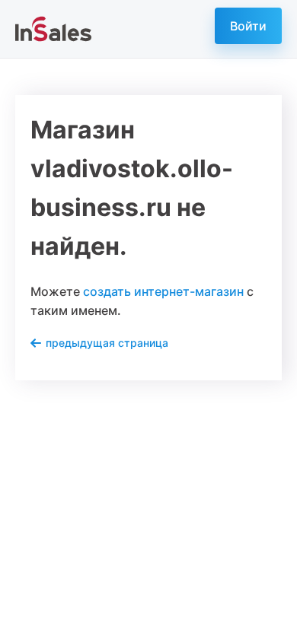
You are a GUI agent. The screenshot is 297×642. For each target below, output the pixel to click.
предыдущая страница (107, 342)
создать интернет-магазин (163, 291)
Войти (248, 25)
